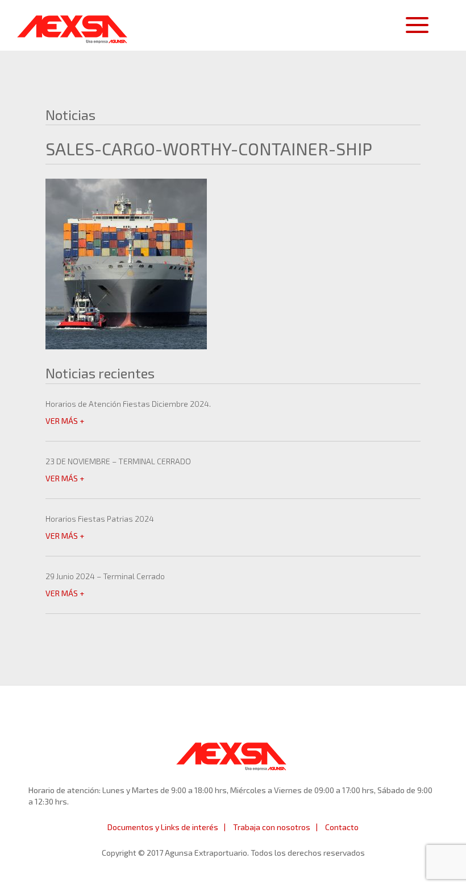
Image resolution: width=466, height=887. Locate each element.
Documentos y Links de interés (162, 827)
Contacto (342, 827)
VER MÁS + (64, 421)
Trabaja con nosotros (271, 827)
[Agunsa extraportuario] (72, 26)
